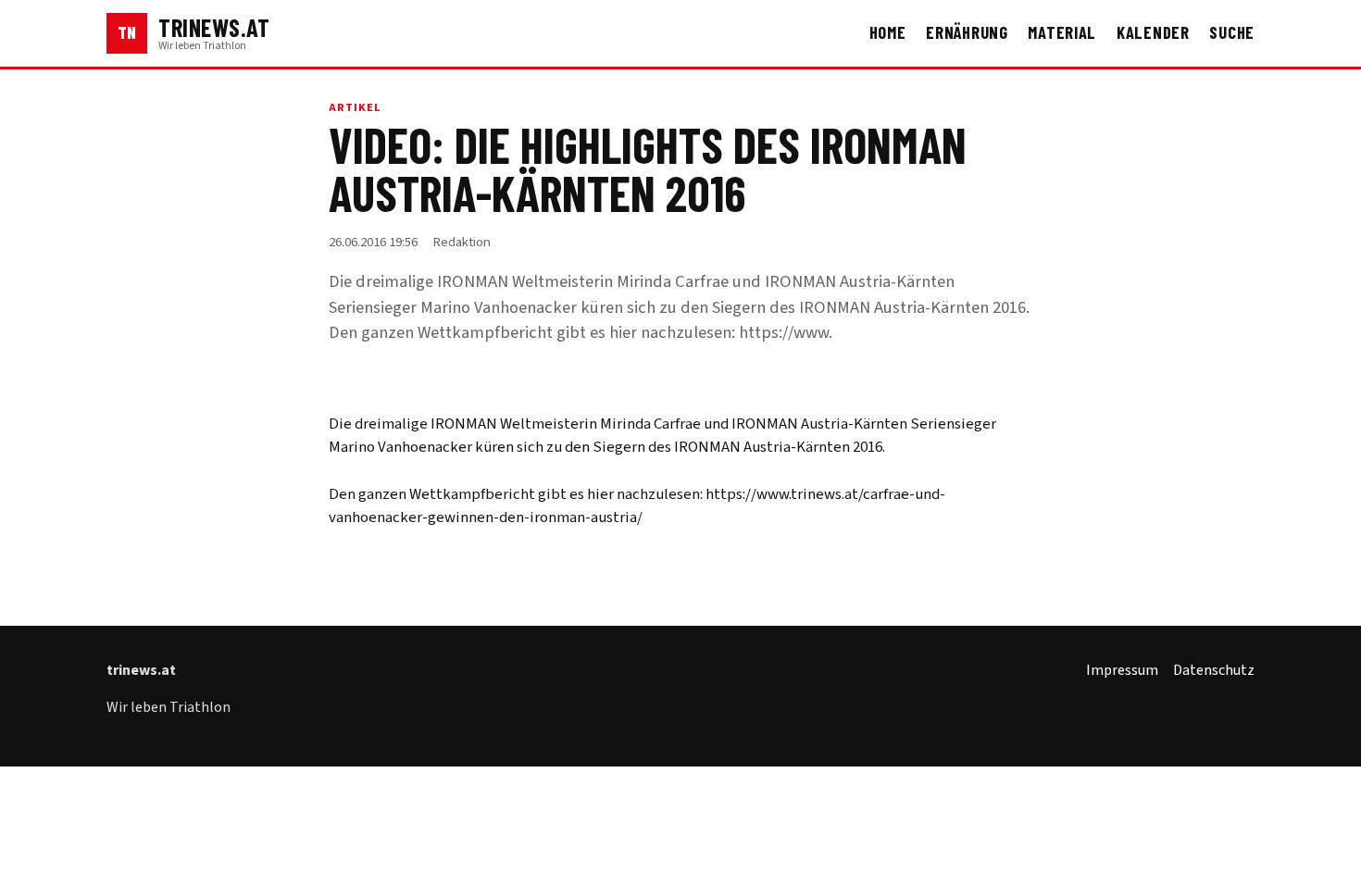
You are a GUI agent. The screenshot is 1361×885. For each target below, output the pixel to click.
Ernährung (967, 32)
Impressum (1122, 670)
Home (887, 32)
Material (1062, 32)
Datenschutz (1214, 670)
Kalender (1153, 32)
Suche (1232, 32)
